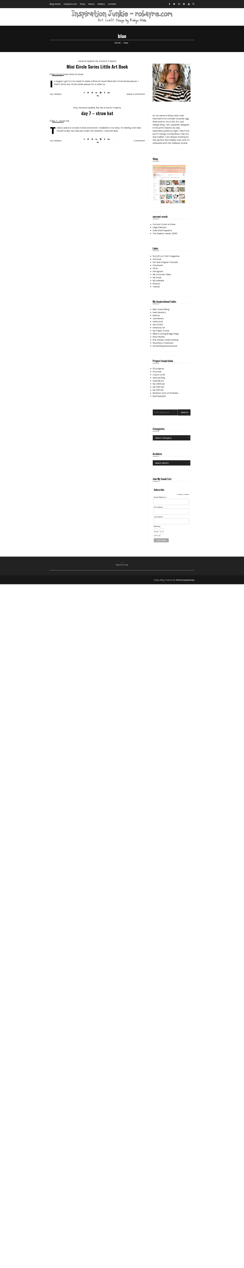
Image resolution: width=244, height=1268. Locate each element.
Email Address (160, 497)
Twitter (156, 286)
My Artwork (101, 61)
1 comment (139, 140)
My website (158, 280)
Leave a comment (135, 94)
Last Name (158, 517)
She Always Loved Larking (165, 339)
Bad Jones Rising (161, 309)
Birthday (157, 526)
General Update (86, 61)
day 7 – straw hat (97, 113)
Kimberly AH (159, 327)
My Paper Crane (161, 330)
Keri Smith (158, 324)
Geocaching (159, 377)
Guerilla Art (158, 380)
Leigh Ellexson (159, 227)
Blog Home (55, 4)
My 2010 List (158, 386)
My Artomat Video (162, 274)
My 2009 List (159, 383)
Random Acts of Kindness (165, 393)
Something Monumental (165, 346)
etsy (75, 108)
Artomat (157, 259)
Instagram (158, 271)
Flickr (155, 268)
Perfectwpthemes (185, 580)
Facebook (158, 265)
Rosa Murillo (159, 336)
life (97, 108)
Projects (112, 61)
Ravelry (156, 283)
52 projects (158, 368)
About (91, 4)
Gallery (101, 4)
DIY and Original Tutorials (165, 262)
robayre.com (70, 4)
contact (112, 4)
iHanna (156, 315)
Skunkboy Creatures (163, 342)
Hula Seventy (159, 312)
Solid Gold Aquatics (162, 230)
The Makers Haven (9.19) (165, 233)
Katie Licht (158, 321)
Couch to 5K (159, 374)
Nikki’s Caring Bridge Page (166, 333)
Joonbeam (158, 318)
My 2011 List (158, 390)
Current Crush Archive (164, 224)
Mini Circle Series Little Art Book (97, 66)
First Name (158, 507)
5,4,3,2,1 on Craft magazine (166, 256)
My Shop (157, 277)
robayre (57, 94)
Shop (82, 4)
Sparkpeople (159, 396)
